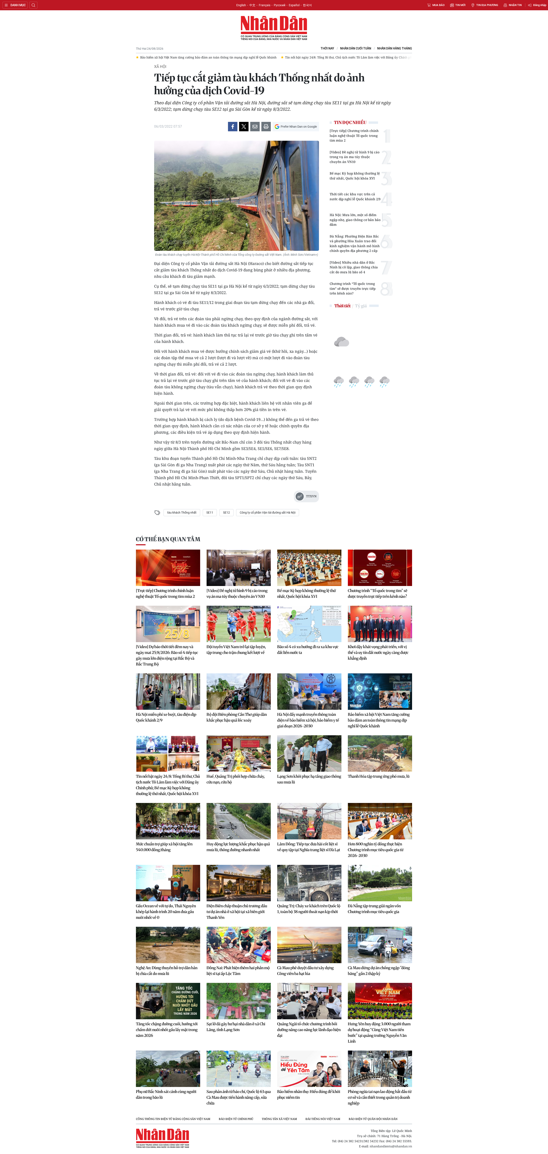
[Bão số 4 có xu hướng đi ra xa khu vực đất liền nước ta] (309, 624)
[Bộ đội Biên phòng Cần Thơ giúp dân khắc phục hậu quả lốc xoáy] (239, 691)
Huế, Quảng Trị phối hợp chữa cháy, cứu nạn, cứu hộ (236, 779)
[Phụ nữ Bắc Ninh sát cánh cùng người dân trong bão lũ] (168, 1069)
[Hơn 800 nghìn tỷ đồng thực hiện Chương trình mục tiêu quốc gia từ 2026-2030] (380, 821)
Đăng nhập (539, 5)
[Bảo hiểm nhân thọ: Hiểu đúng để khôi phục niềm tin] (309, 1069)
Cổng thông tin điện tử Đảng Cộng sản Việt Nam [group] (173, 1119)
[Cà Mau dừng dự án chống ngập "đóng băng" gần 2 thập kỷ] (380, 945)
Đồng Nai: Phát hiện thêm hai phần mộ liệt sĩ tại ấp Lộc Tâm (238, 970)
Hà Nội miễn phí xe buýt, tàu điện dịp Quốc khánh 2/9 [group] (405, 57)
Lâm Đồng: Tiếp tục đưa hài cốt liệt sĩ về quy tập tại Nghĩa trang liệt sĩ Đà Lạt (308, 847)
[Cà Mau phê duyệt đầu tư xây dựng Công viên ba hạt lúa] (309, 945)
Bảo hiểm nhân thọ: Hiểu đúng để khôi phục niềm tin (308, 1094)
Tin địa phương (487, 5)
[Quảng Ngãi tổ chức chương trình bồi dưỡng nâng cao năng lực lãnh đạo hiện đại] (309, 1001)
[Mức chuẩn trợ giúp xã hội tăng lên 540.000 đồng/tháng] (168, 821)
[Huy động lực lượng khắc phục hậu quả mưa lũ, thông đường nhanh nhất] (239, 821)
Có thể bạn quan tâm (168, 539)
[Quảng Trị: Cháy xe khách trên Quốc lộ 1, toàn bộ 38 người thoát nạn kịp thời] (309, 883)
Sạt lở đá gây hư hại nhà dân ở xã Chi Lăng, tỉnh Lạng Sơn (236, 1026)
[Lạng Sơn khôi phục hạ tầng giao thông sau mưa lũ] (309, 753)
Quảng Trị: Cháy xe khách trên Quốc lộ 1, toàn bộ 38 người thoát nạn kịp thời (308, 908)
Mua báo (438, 5)
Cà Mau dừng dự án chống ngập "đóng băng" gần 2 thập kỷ (379, 970)
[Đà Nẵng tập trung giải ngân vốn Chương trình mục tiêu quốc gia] (380, 883)
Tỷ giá (361, 305)
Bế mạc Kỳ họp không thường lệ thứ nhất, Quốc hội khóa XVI (355, 175)
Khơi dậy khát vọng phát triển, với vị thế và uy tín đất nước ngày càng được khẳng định (378, 652)
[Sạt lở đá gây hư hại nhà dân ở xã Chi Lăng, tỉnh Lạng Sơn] (239, 1001)
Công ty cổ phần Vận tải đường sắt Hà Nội (267, 512)
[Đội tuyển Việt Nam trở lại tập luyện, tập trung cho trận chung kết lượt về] (239, 624)
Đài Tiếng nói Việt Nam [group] (322, 1119)
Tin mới (460, 5)
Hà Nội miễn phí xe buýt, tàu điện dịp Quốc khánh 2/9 (166, 717)
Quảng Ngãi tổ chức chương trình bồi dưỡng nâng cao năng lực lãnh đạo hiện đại (309, 1029)
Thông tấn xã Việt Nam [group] (279, 1119)
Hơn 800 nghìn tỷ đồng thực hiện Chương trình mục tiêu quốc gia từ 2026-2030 (375, 850)
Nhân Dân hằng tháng (394, 48)
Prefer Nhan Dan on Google (299, 126)
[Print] (266, 126)
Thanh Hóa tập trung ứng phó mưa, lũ (379, 776)
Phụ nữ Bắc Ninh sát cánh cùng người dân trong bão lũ (166, 1094)
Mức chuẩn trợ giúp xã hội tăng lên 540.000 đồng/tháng (164, 847)
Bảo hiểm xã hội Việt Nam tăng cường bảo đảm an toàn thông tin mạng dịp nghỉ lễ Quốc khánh (379, 720)
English (241, 5)
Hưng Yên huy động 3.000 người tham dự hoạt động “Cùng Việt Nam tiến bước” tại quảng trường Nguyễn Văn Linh (379, 1032)
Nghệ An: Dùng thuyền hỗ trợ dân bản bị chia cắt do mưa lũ (166, 970)
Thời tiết (342, 305)
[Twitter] (244, 126)
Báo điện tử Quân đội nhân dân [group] (373, 1119)
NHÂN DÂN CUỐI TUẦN (355, 48)
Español (294, 5)
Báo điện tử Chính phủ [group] (236, 1119)
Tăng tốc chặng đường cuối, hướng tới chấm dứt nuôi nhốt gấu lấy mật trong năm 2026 (167, 1029)
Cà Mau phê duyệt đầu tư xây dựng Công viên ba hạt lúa (305, 970)
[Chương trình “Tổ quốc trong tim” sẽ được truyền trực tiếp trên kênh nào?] (380, 568)
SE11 (209, 512)
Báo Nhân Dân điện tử (274, 28)
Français (264, 5)
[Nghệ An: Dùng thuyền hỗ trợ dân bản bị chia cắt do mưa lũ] (168, 945)
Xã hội (160, 66)
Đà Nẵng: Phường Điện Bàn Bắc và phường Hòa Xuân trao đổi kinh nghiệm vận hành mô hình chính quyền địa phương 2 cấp (355, 243)
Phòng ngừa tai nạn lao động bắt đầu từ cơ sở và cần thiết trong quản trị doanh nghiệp (379, 1097)
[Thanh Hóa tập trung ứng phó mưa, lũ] (380, 753)
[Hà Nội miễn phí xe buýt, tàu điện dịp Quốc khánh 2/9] (168, 691)
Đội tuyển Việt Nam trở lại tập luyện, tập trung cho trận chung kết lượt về (236, 649)
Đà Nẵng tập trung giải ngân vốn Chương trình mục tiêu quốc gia (374, 908)
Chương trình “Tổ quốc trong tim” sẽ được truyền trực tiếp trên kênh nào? (352, 288)
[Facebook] (232, 126)
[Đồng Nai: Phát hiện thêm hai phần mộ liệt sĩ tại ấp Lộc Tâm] (239, 945)
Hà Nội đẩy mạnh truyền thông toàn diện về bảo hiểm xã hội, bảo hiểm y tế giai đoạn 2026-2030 (308, 720)
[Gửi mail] (255, 126)
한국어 (307, 5)
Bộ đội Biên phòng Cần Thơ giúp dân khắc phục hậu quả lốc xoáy (237, 717)
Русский (279, 5)
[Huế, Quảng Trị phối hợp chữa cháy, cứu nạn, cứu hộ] (239, 753)
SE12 (226, 512)
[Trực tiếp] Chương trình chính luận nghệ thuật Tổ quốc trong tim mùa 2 (354, 135)
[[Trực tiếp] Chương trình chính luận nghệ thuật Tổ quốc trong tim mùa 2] (168, 568)
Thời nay (327, 48)
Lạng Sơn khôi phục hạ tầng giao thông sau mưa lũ (309, 779)
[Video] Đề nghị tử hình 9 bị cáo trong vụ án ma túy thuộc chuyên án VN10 (355, 157)
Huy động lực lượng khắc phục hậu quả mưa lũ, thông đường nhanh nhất (238, 847)
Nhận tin (515, 5)
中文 (252, 5)
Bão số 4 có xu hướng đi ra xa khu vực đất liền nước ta (307, 649)
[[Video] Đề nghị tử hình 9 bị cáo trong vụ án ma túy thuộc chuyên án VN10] (239, 568)
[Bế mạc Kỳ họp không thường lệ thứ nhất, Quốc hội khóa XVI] (309, 568)
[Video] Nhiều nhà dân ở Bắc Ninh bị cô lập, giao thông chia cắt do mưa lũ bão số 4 (354, 267)
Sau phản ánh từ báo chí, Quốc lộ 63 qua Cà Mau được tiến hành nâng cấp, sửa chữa (239, 1097)
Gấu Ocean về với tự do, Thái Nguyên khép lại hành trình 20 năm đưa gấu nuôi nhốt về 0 (166, 911)
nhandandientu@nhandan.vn (391, 1146)
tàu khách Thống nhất (182, 512)
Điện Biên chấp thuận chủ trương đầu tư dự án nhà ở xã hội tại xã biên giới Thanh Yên (237, 911)
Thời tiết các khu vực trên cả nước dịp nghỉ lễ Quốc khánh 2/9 (355, 196)
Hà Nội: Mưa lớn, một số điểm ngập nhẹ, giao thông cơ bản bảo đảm (355, 220)
